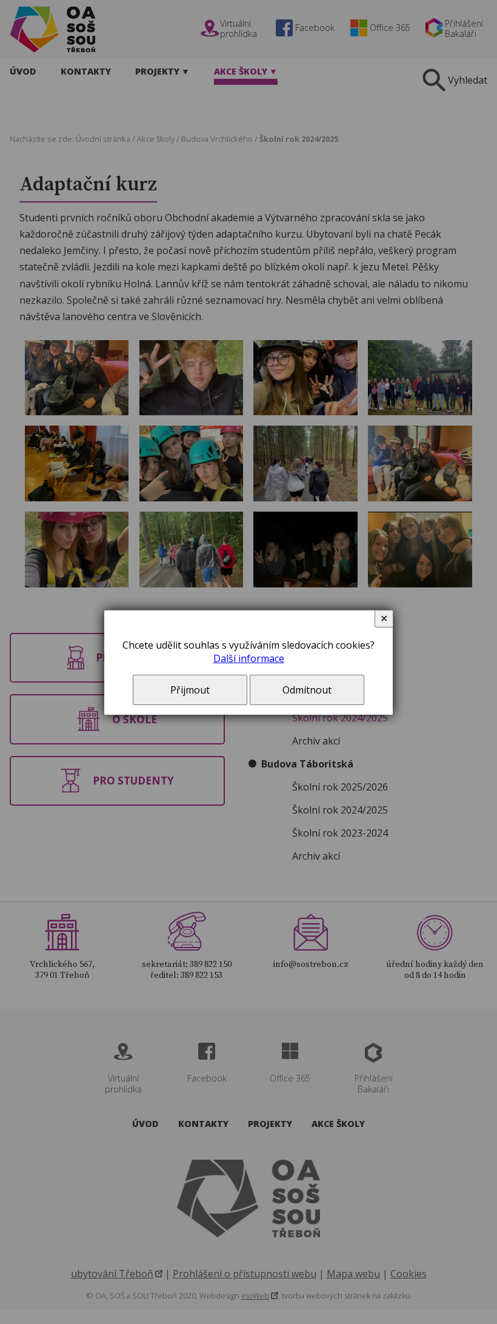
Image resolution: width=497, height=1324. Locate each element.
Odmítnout (307, 690)
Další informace (248, 658)
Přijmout (190, 690)
